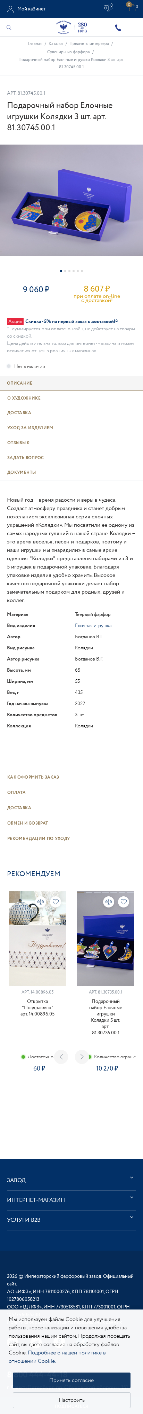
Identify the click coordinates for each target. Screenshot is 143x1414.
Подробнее (37, 1093)
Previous (61, 1057)
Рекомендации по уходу (38, 839)
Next (82, 1057)
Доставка (19, 808)
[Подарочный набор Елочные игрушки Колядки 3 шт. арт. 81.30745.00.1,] (71, 200)
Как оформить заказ (33, 777)
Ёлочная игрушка (93, 625)
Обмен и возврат (27, 823)
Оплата (16, 793)
